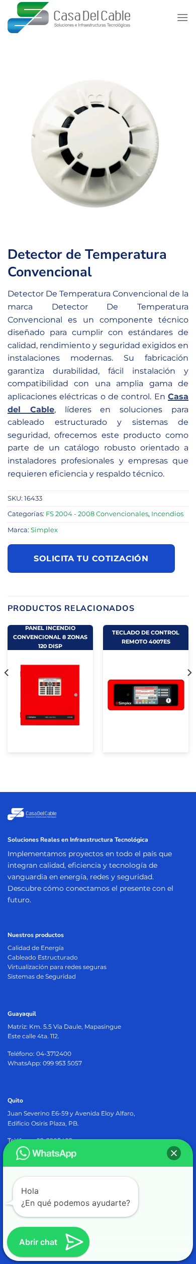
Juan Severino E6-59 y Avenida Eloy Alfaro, (71, 1113)
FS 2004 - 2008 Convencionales (97, 514)
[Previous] (7, 692)
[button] (174, 1153)
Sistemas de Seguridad (42, 976)
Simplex (44, 530)
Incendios (167, 514)
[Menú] (182, 17)
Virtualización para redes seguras (57, 967)
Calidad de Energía (36, 948)
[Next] (189, 692)
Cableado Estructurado (43, 957)
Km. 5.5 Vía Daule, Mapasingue (75, 1026)
